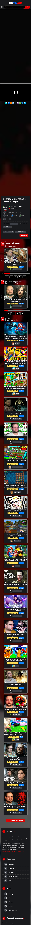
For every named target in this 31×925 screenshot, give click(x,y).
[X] (16, 103)
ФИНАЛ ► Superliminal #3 (15, 510)
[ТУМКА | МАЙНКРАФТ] (10, 467)
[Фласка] (13, 344)
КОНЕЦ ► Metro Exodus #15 (16, 783)
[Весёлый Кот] (12, 493)
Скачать (24, 235)
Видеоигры (14, 223)
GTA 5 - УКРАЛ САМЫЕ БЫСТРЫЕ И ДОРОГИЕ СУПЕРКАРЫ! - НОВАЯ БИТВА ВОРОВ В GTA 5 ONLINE (15, 734)
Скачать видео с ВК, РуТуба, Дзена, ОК (13, 851)
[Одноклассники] (11, 103)
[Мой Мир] (22, 103)
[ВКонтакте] (9, 103)
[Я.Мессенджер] (6, 103)
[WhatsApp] (20, 103)
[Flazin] (13, 740)
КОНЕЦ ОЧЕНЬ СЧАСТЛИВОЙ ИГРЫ (15, 709)
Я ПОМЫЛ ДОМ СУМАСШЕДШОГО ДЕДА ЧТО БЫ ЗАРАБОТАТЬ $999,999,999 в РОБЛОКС (15, 388)
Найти (27, 7)
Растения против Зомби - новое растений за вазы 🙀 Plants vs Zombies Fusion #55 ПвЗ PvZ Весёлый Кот (15, 487)
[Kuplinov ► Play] (11, 269)
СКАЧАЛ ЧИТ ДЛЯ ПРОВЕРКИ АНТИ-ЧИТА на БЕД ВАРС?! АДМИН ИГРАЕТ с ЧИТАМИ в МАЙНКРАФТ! (15, 462)
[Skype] (25, 103)
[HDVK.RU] (15, 2)
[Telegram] (13, 103)
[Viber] (18, 103)
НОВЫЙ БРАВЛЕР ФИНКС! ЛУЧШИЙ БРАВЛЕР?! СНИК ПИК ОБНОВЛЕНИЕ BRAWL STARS (15, 363)
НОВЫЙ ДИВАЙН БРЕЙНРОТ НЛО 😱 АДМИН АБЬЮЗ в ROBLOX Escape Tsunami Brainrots (15, 661)
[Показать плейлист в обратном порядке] (16, 276)
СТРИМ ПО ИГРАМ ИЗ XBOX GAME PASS (15, 437)
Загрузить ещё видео (15, 820)
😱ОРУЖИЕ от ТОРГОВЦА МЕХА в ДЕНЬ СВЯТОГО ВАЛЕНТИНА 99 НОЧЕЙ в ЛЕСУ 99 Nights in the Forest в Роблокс (15, 561)
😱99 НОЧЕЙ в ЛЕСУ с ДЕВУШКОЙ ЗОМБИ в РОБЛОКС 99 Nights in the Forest (15, 338)
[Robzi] (13, 369)
